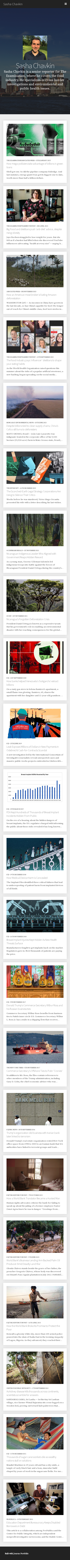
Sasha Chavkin (13, 4)
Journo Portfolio (21, 1553)
